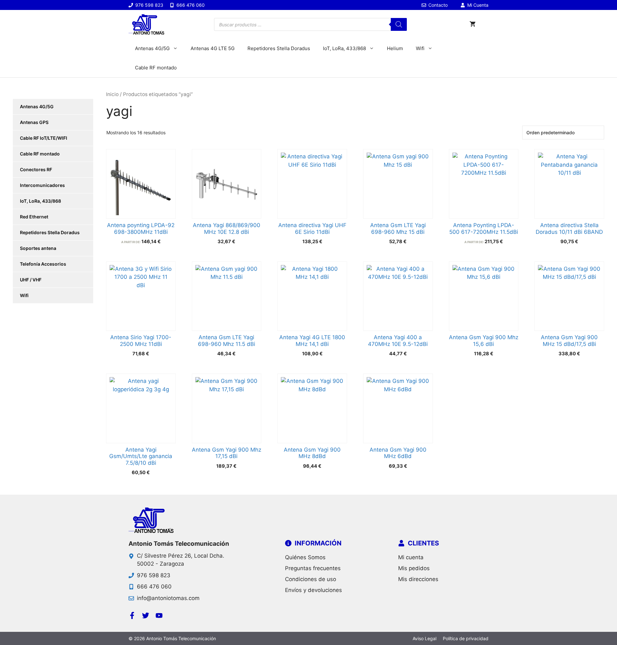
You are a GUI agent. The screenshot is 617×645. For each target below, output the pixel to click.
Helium (395, 48)
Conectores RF (36, 169)
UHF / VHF (30, 279)
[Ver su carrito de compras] (472, 24)
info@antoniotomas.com (168, 598)
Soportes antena (38, 248)
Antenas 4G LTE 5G (213, 48)
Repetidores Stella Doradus (278, 48)
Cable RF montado (156, 68)
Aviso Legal (424, 638)
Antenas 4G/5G (152, 48)
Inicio (112, 94)
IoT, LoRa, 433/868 (344, 48)
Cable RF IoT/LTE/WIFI (43, 138)
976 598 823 (153, 575)
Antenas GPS (34, 122)
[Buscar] (399, 24)
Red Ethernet (34, 216)
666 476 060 (154, 586)
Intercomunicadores (42, 185)
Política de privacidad (465, 638)
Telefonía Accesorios (43, 264)
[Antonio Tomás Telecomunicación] (146, 24)
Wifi (420, 48)
